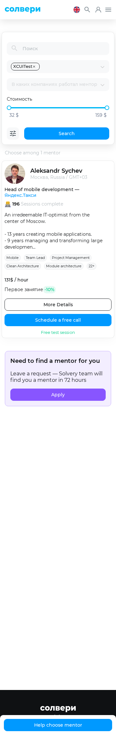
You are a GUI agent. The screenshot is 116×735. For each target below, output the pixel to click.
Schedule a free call (58, 320)
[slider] (9, 108)
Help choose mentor (58, 725)
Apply (58, 395)
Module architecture (64, 266)
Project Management (71, 257)
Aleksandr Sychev (56, 170)
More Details (58, 305)
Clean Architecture (22, 266)
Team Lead (35, 257)
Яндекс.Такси (20, 195)
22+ (91, 266)
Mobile (12, 257)
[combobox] (70, 66)
